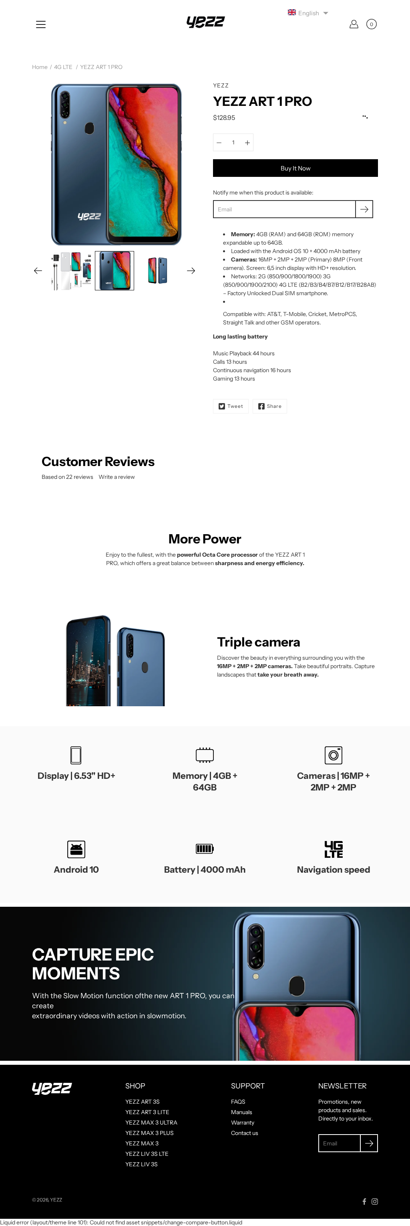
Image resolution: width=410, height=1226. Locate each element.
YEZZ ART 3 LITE (147, 1112)
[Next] (191, 271)
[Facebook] (364, 1201)
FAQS (238, 1101)
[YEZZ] (205, 24)
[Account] (354, 24)
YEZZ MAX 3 (142, 1143)
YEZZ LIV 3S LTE (147, 1153)
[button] (308, 12)
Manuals (241, 1112)
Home (40, 67)
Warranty (242, 1122)
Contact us (244, 1133)
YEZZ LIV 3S (141, 1164)
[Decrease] (219, 142)
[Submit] (369, 1143)
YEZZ (56, 1200)
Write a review (116, 476)
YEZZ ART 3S (142, 1101)
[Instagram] (375, 1201)
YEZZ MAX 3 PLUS (149, 1133)
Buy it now (296, 168)
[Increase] (247, 142)
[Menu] (41, 24)
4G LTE (63, 67)
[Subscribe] (364, 209)
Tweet (235, 406)
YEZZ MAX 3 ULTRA (151, 1122)
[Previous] (38, 271)
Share (274, 406)
